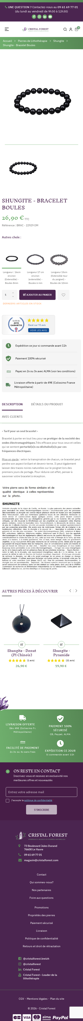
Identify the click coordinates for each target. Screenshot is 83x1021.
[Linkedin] (45, 17)
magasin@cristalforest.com (41, 860)
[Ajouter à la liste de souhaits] (63, 295)
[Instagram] (39, 17)
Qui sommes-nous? (41, 882)
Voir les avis (38, 330)
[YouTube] (50, 17)
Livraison (41, 930)
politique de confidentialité (38, 800)
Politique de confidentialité (41, 938)
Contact (41, 874)
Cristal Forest (31, 969)
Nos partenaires (41, 890)
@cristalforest (32, 964)
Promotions (42, 907)
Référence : (9, 225)
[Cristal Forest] (41, 837)
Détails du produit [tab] (47, 404)
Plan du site (57, 998)
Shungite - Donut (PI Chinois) (21, 652)
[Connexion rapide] (71, 29)
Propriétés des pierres (41, 915)
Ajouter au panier (39, 294)
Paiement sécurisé (41, 923)
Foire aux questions (41, 898)
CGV (21, 998)
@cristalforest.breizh (36, 958)
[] (21, 644)
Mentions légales (37, 998)
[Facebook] (34, 17)
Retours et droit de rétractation (41, 946)
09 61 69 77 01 (33, 855)
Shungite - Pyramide (61, 652)
